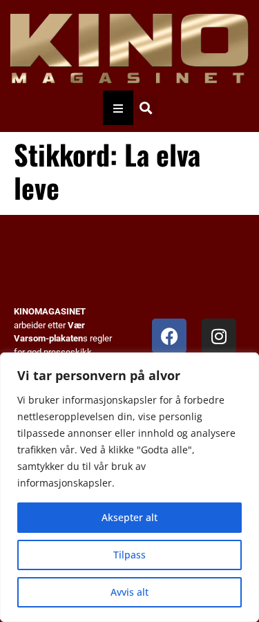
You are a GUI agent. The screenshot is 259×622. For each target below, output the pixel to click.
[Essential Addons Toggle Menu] (118, 108)
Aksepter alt (129, 517)
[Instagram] (219, 336)
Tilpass (129, 554)
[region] (129, 487)
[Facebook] (169, 336)
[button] (146, 108)
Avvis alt (129, 592)
